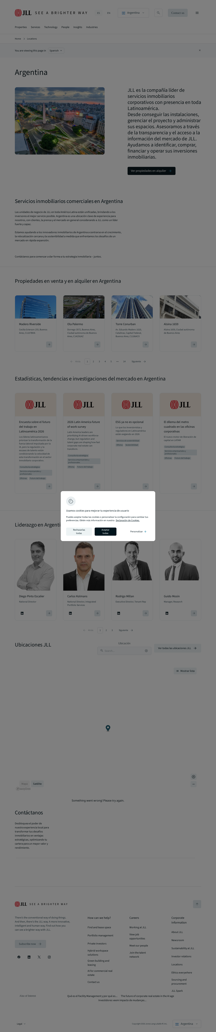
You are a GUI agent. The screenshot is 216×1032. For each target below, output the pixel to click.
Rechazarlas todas (79, 531)
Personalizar (138, 532)
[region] (108, 516)
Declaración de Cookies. (128, 520)
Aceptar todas (105, 531)
